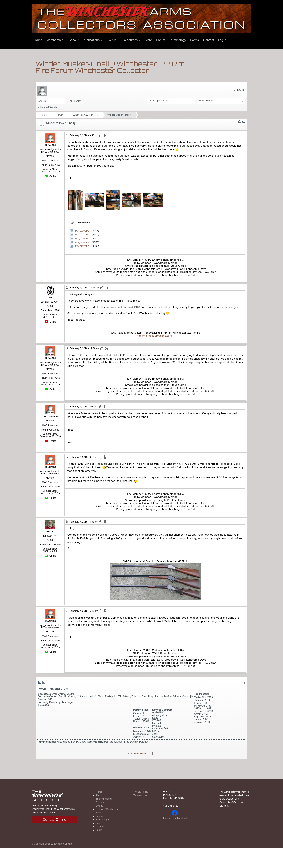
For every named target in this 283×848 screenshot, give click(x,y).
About (74, 40)
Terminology (177, 40)
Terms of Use (140, 795)
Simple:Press (139, 753)
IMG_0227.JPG (82, 246)
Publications (91, 40)
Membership (55, 40)
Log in (222, 40)
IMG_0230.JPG (82, 230)
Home (38, 40)
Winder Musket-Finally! (119, 115)
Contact (208, 40)
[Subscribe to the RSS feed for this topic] (243, 122)
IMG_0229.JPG (82, 238)
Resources (130, 40)
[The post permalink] (100, 135)
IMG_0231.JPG (82, 234)
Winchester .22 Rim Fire (85, 115)
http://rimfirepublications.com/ (155, 335)
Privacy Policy (140, 792)
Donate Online (54, 820)
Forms (194, 40)
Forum (160, 40)
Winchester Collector (62, 843)
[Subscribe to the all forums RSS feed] (39, 682)
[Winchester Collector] (141, 18)
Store (148, 40)
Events (111, 40)
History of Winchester (107, 809)
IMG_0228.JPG (82, 242)
